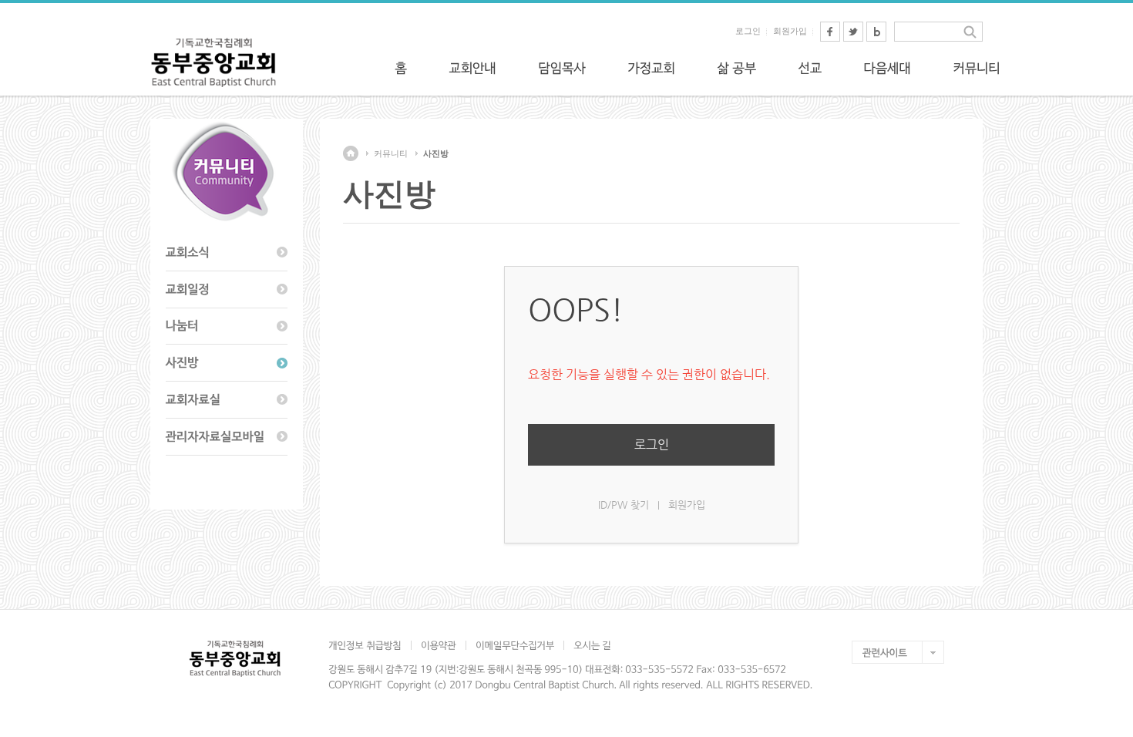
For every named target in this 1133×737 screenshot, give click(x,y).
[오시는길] (591, 645)
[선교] (810, 68)
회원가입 (790, 30)
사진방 (436, 153)
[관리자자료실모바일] (226, 437)
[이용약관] (438, 645)
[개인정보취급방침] (369, 645)
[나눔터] (226, 326)
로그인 (748, 30)
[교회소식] (226, 252)
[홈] (401, 68)
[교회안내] (472, 68)
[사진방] (226, 363)
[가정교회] (651, 68)
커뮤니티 (391, 153)
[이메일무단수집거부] (514, 645)
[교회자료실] (226, 400)
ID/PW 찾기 (623, 504)
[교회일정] (226, 289)
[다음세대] (887, 68)
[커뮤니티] (976, 68)
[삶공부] (736, 68)
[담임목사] (562, 68)
